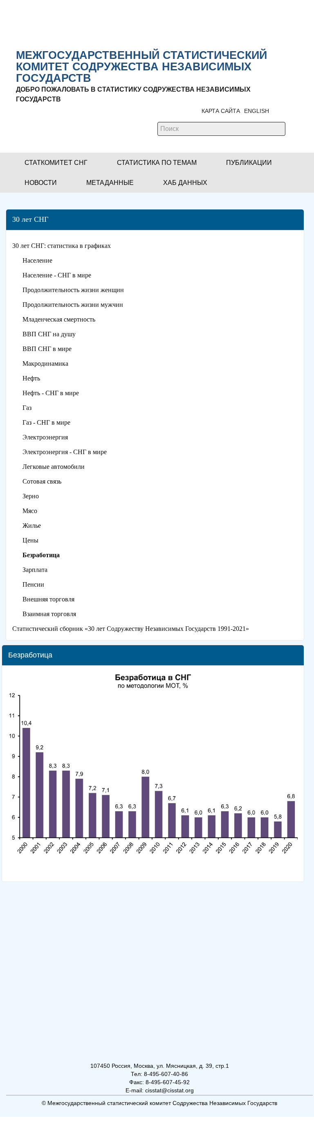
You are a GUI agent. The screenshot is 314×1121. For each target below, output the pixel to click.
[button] (56, 163)
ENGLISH (256, 111)
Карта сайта (221, 111)
